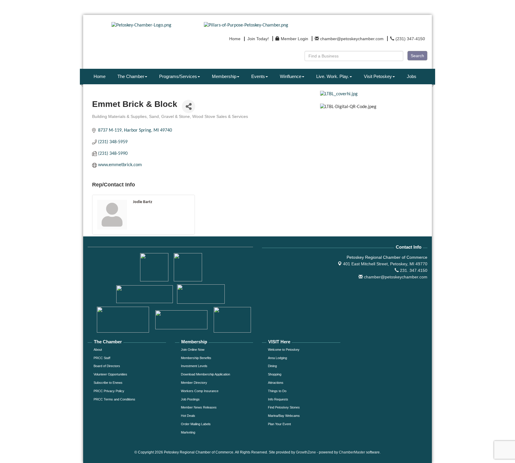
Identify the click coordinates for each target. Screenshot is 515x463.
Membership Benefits (196, 358)
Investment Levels (194, 366)
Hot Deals (188, 415)
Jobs (411, 76)
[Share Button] (188, 106)
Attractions (275, 382)
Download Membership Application (205, 374)
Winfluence (290, 76)
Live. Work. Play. (332, 76)
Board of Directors (107, 366)
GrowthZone (306, 452)
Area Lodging (277, 358)
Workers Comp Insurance (199, 391)
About (98, 349)
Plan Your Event (279, 424)
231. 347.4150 (413, 270)
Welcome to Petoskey (284, 349)
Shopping (274, 374)
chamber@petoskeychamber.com (395, 277)
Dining (272, 366)
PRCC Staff (102, 358)
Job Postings (190, 399)
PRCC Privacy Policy (109, 391)
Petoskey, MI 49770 (385, 263)
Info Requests (278, 399)
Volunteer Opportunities (110, 374)
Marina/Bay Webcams (284, 415)
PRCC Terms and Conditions (114, 399)
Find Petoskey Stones (284, 407)
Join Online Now (192, 349)
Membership (224, 76)
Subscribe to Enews (108, 382)
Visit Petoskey (378, 76)
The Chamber (130, 76)
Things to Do (277, 391)
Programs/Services (178, 76)
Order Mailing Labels (196, 424)
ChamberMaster (352, 452)
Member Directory (194, 382)
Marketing (188, 432)
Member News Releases (199, 407)
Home (100, 76)
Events (258, 76)
